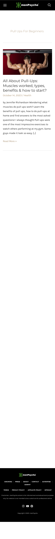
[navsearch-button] (49, 5)
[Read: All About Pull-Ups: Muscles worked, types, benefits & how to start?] (27, 61)
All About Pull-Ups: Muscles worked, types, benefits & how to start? (25, 86)
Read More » (10, 141)
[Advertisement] (27, 208)
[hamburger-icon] (5, 5)
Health (27, 95)
